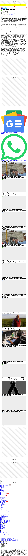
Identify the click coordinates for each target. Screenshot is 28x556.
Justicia (2, 488)
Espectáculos (4, 500)
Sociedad (2, 502)
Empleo (2, 531)
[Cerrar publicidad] (1, 481)
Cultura (2, 498)
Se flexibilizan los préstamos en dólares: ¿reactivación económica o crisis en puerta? (14, 227)
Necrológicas (3, 534)
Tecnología (3, 506)
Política (2, 486)
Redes (1, 494)
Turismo (2, 491)
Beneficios (2, 542)
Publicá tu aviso (4, 533)
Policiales (2, 517)
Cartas (2, 515)
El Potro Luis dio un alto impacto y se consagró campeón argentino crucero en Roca (14, 210)
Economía (2, 490)
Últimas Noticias (5, 485)
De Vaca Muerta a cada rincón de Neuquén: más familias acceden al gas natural (13, 177)
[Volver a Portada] (14, 7)
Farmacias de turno (5, 536)
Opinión (2, 509)
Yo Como (3, 507)
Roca (1, 526)
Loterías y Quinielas (5, 535)
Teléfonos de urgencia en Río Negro (9, 539)
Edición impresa (4, 522)
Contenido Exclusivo (5, 520)
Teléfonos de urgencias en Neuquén (9, 540)
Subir (2, 545)
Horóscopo (3, 504)
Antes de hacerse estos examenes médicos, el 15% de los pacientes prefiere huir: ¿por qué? (14, 194)
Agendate (3, 496)
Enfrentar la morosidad (8, 426)
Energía (2, 489)
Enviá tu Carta (4, 516)
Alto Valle (2, 525)
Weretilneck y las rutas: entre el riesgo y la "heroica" (13, 362)
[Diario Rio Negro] (1, 547)
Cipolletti (2, 528)
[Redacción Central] (1, 10)
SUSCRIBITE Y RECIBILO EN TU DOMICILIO (13, 5)
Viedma (2, 529)
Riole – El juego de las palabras (7, 537)
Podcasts (2, 518)
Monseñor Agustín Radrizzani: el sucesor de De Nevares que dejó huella (14, 411)
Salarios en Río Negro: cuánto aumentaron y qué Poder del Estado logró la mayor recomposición (14, 345)
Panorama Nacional (5, 514)
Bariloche (2, 527)
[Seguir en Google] (1, 17)
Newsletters (4, 493)
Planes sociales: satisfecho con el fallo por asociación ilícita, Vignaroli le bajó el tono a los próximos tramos (14, 379)
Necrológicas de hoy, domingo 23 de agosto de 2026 (12, 312)
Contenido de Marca (5, 521)
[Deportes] (5, 8)
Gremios (3, 487)
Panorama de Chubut (6, 513)
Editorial (3, 510)
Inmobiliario (3, 519)
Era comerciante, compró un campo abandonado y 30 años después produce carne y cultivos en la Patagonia (14, 329)
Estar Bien (4, 501)
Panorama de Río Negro (6, 512)
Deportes (2, 497)
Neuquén (2, 524)
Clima (2, 503)
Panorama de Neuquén (6, 511)
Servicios (2, 492)
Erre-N (2, 499)
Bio (1, 505)
